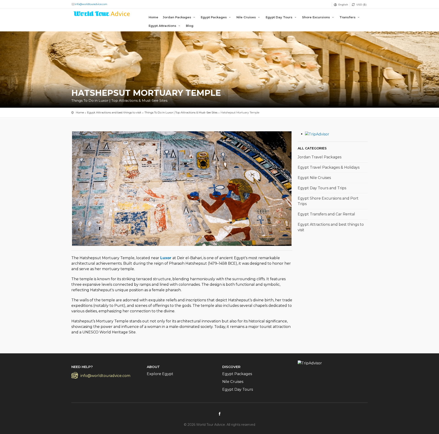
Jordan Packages (177, 17)
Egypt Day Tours (279, 17)
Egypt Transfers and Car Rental (326, 214)
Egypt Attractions (163, 25)
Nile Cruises (246, 17)
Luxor (166, 258)
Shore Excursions (316, 17)
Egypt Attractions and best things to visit (331, 227)
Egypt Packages (214, 17)
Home (153, 17)
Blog (189, 25)
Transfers (348, 17)
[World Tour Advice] (102, 14)
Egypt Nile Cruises (314, 178)
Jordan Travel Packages (319, 157)
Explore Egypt (160, 374)
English (343, 4)
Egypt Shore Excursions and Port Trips (328, 201)
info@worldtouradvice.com (91, 4)
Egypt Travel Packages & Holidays (328, 167)
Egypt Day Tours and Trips (322, 188)
